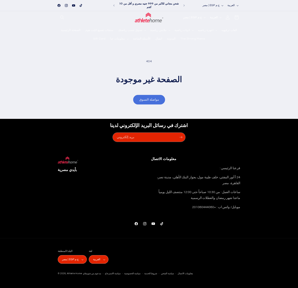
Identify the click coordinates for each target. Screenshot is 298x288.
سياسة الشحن (167, 273)
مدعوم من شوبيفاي (92, 274)
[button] (62, 17)
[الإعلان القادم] (184, 5)
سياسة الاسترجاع (113, 273)
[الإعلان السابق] (113, 5)
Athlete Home (74, 274)
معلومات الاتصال (185, 273)
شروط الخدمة (150, 273)
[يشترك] (180, 137)
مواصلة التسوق (149, 99)
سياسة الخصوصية (132, 273)
